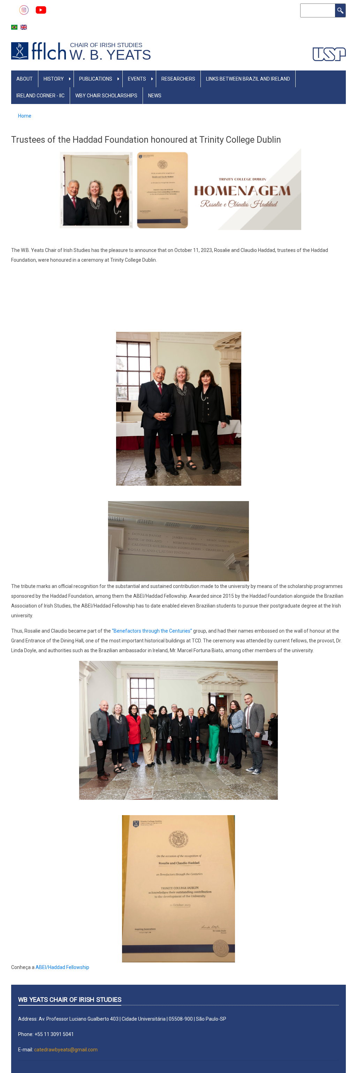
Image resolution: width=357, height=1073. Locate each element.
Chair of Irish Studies (108, 45)
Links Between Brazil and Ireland (248, 79)
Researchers (178, 79)
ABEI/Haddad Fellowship (62, 967)
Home (24, 116)
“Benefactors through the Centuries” (152, 631)
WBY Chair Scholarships (106, 95)
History (54, 79)
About (24, 79)
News (154, 95)
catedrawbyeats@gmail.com (66, 1049)
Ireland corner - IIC (40, 95)
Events (137, 79)
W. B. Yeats (110, 54)
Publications (95, 79)
